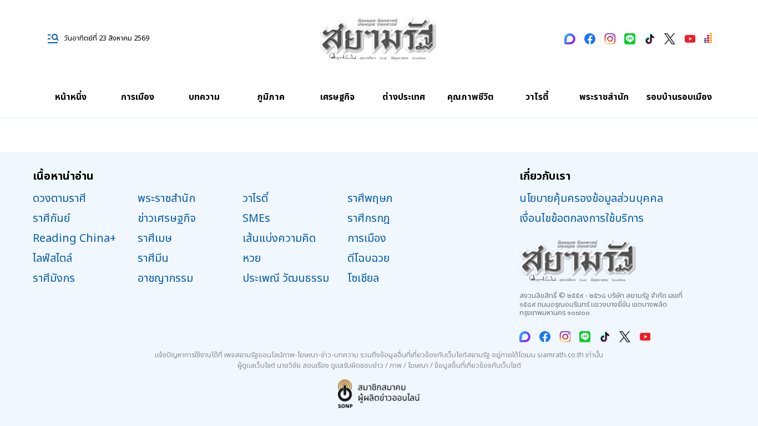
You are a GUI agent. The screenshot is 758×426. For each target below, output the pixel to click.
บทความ (204, 97)
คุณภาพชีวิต (470, 97)
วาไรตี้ (537, 97)
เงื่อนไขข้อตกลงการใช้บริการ (581, 218)
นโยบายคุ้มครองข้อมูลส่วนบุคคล (591, 198)
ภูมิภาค (271, 97)
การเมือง (137, 97)
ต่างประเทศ (403, 97)
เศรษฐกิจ (337, 97)
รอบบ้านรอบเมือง (679, 97)
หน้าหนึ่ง (71, 97)
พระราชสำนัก (604, 97)
